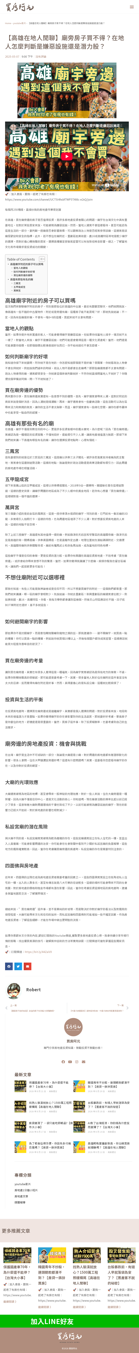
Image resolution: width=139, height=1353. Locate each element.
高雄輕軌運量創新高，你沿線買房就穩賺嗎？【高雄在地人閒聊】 (109, 1145)
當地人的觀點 (21, 268)
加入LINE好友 (52, 1321)
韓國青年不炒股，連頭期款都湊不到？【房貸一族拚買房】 (109, 1084)
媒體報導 (20, 1202)
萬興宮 (17, 290)
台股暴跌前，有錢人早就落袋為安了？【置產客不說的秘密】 (109, 1105)
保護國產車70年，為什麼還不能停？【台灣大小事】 (49, 1084)
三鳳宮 (17, 283)
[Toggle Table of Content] (40, 259)
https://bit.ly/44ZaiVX (38, 952)
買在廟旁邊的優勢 (23, 275)
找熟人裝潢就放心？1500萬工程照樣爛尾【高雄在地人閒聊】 (50, 1105)
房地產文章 (21, 1196)
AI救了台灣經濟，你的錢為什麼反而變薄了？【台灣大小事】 (109, 1125)
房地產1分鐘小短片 (26, 1190)
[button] (132, 7)
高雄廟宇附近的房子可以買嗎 (26, 264)
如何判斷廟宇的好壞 (24, 271)
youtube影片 (19, 23)
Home (8, 23)
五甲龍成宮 (19, 287)
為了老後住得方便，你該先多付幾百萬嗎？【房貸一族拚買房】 (50, 1145)
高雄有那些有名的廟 (21, 279)
